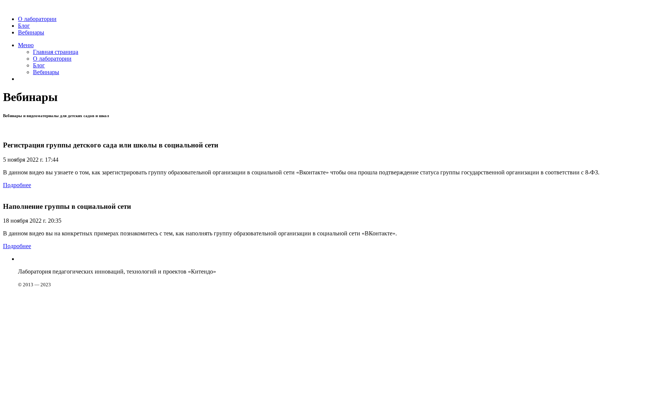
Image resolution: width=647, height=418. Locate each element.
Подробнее (17, 185)
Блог (24, 25)
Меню (26, 45)
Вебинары (31, 32)
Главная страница (55, 52)
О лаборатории (37, 19)
